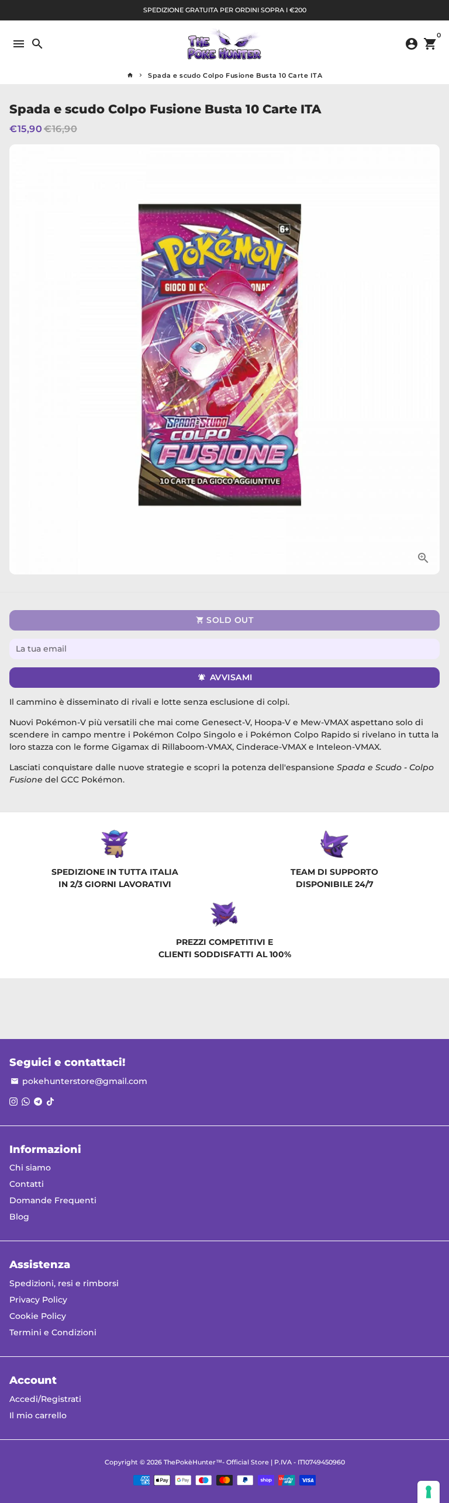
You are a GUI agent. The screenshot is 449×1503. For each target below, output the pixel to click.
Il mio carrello (38, 1415)
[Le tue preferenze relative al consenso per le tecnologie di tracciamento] (428, 1492)
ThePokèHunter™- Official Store (216, 1462)
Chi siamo (30, 1167)
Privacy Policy (38, 1299)
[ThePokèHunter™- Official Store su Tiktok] (50, 1101)
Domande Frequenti (52, 1200)
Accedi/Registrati (45, 1399)
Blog (19, 1216)
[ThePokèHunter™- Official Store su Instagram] (13, 1101)
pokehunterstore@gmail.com (79, 1081)
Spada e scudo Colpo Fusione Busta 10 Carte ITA (235, 75)
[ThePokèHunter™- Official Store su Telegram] (38, 1101)
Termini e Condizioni (52, 1332)
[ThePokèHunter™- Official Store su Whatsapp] (26, 1101)
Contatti (26, 1184)
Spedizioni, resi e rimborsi (64, 1283)
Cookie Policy (37, 1316)
